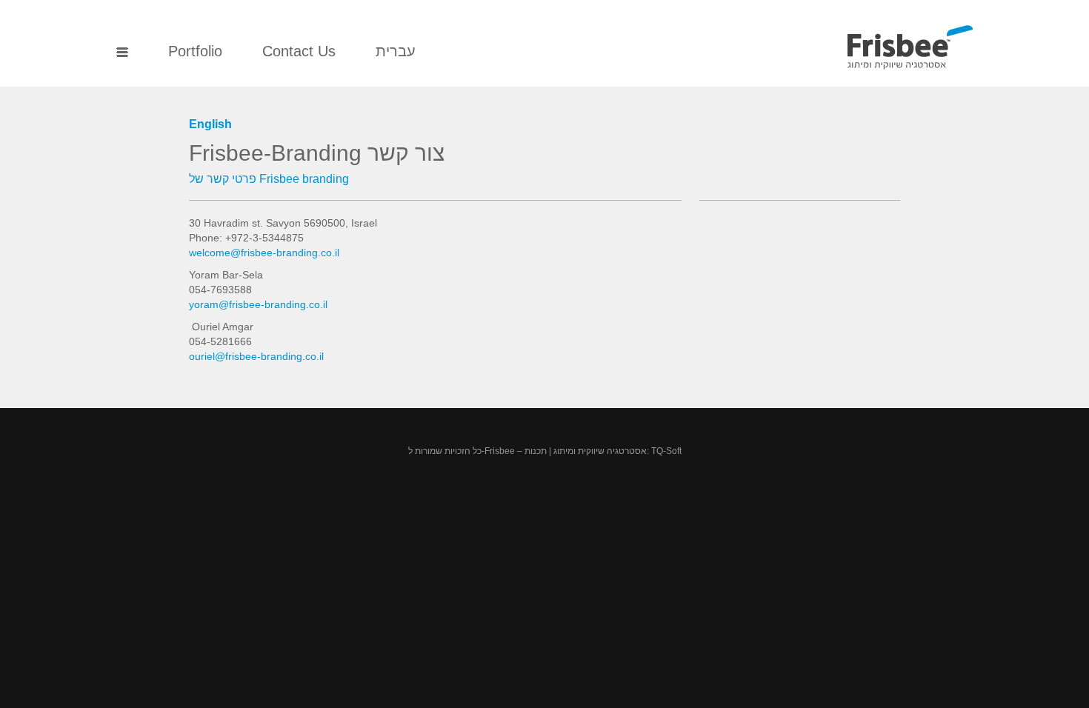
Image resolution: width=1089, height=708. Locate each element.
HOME (122, 53)
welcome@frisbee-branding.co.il (264, 252)
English (210, 124)
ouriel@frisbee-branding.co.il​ (256, 356)
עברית (396, 51)
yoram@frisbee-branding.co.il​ (258, 304)
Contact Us (299, 51)
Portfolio (195, 51)
